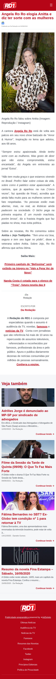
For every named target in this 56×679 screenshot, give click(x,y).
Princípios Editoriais (28, 664)
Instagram (28, 659)
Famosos (28, 638)
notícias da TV (14, 330)
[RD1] (10, 5)
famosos (42, 326)
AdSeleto (46, 617)
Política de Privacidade (28, 670)
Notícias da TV (28, 633)
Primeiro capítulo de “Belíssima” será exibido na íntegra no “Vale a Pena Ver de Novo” (28, 268)
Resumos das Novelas (28, 643)
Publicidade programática (17, 617)
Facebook (28, 649)
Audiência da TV (28, 628)
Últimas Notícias (28, 622)
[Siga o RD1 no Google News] (3, 23)
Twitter (28, 654)
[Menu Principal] (51, 5)
